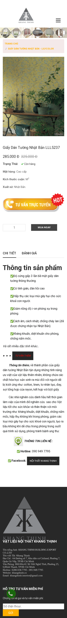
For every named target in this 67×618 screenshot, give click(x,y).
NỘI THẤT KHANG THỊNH (43, 460)
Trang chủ (11, 43)
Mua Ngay (44, 227)
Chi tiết (9, 253)
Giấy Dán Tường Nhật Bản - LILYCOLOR (31, 48)
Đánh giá (29, 253)
